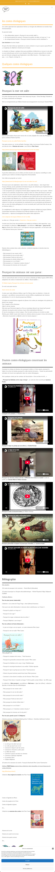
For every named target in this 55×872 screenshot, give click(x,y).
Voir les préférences (27, 868)
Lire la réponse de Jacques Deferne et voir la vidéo (16, 217)
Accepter (27, 860)
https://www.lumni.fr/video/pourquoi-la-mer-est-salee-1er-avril (19, 181)
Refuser (27, 864)
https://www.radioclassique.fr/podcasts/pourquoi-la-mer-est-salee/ (20, 149)
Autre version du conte (8, 290)
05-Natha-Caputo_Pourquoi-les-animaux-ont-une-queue (17, 283)
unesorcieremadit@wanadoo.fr (34, 1)
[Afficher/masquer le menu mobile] (52, 7)
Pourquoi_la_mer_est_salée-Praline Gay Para (14, 141)
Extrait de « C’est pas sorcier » (28, 220)
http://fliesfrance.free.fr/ (8, 771)
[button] (53, 848)
